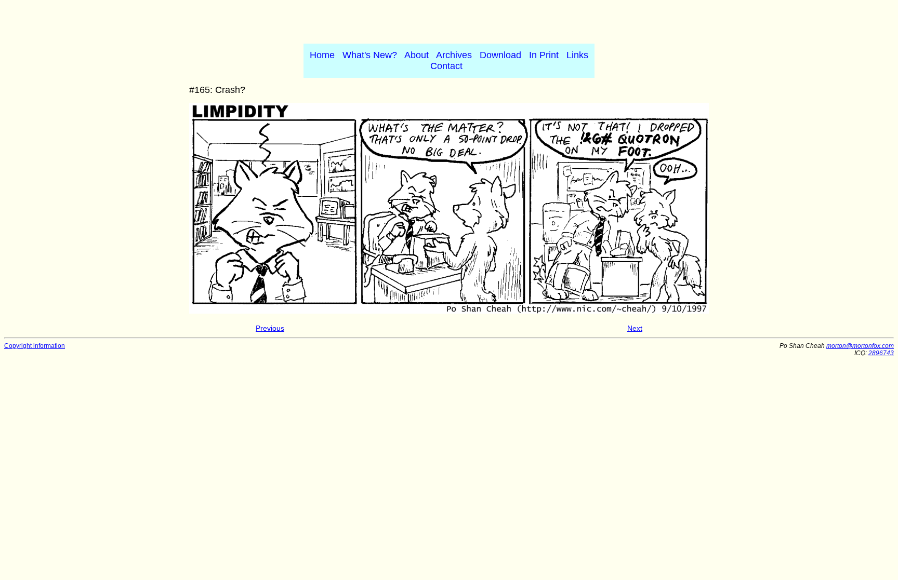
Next (634, 328)
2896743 (881, 353)
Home (322, 55)
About (416, 55)
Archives (454, 55)
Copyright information (34, 345)
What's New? (369, 55)
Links (577, 55)
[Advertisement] (449, 19)
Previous (270, 328)
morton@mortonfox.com (860, 345)
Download (500, 55)
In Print (544, 55)
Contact (446, 66)
